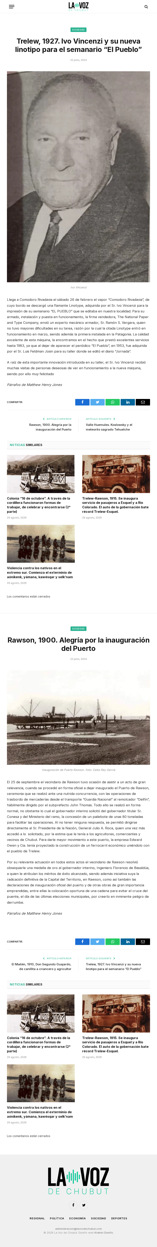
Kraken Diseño (103, 1232)
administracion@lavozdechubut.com (78, 1228)
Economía (77, 1218)
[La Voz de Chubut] (78, 6)
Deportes (119, 1218)
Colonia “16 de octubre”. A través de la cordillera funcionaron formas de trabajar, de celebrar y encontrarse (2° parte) (39, 505)
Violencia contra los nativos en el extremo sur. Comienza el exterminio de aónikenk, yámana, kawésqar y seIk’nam (40, 572)
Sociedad (78, 29)
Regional (37, 1218)
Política (57, 1218)
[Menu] (11, 6)
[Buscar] (146, 6)
